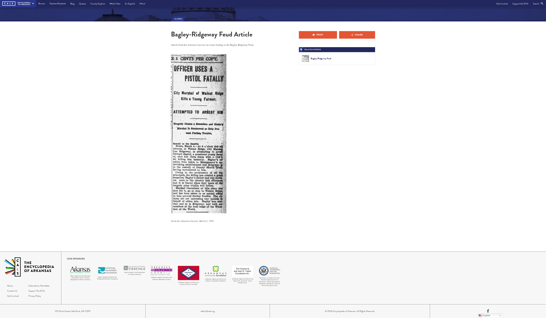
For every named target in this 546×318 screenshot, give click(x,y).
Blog (72, 3)
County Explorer (97, 3)
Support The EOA (36, 291)
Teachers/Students (57, 3)
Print (319, 35)
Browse (41, 3)
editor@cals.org (208, 311)
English (486, 315)
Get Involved (502, 3)
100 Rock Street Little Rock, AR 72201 (72, 311)
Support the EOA (520, 3)
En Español (130, 3)
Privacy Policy (34, 296)
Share (359, 35)
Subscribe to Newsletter (39, 285)
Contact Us (12, 291)
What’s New (115, 3)
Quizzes (82, 3)
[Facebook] (488, 311)
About (142, 3)
